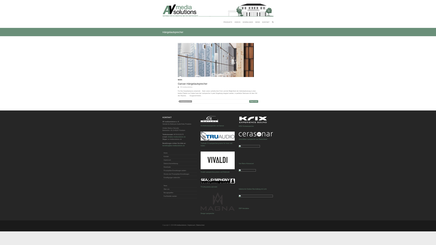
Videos (237, 22)
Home (165, 153)
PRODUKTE (227, 22)
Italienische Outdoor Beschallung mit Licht (253, 189)
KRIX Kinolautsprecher (246, 126)
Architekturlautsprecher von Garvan (212, 126)
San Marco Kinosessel (246, 163)
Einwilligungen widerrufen (172, 177)
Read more (253, 101)
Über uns (167, 189)
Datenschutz (200, 225)
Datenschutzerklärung (171, 163)
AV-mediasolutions (186, 87)
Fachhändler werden (170, 196)
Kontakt (266, 22)
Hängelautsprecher (185, 101)
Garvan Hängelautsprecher (192, 83)
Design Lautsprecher (207, 213)
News (257, 22)
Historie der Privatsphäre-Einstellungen (176, 174)
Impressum (167, 160)
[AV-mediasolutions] (218, 10)
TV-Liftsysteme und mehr (209, 187)
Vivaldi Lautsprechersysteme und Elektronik (215, 172)
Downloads (248, 22)
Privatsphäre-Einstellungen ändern (175, 170)
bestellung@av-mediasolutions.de (173, 145)
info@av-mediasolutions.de (177, 137)
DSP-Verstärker (244, 208)
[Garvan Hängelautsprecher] (218, 60)
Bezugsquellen (168, 193)
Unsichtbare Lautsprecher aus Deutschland (253, 139)
